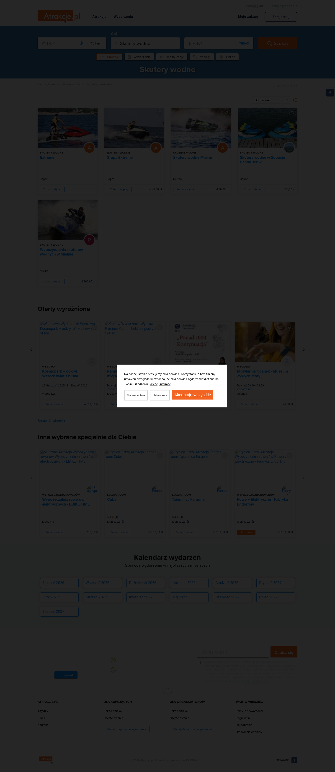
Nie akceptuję (136, 395)
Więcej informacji (161, 384)
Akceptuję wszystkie (192, 395)
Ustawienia (160, 395)
